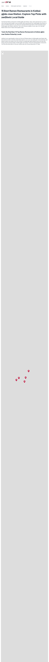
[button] (24, 381)
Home (2, 6)
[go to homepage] (6, 3)
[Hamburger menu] (47, 1)
